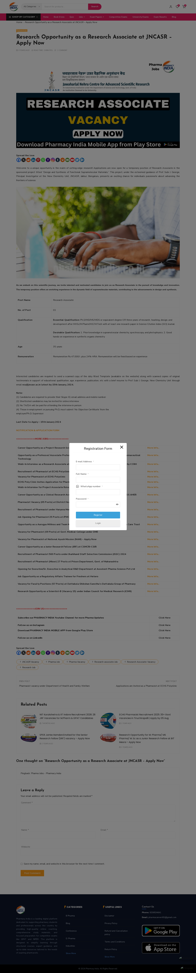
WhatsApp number (91, 486)
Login (98, 523)
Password (82, 498)
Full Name (82, 474)
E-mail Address (85, 461)
